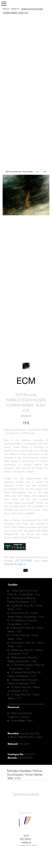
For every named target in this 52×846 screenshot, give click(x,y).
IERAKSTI (15, 9)
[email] (25, 571)
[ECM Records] (26, 381)
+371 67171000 (23, 560)
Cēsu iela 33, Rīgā (13, 564)
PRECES (6, 9)
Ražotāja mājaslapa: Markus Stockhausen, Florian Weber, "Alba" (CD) (25, 774)
